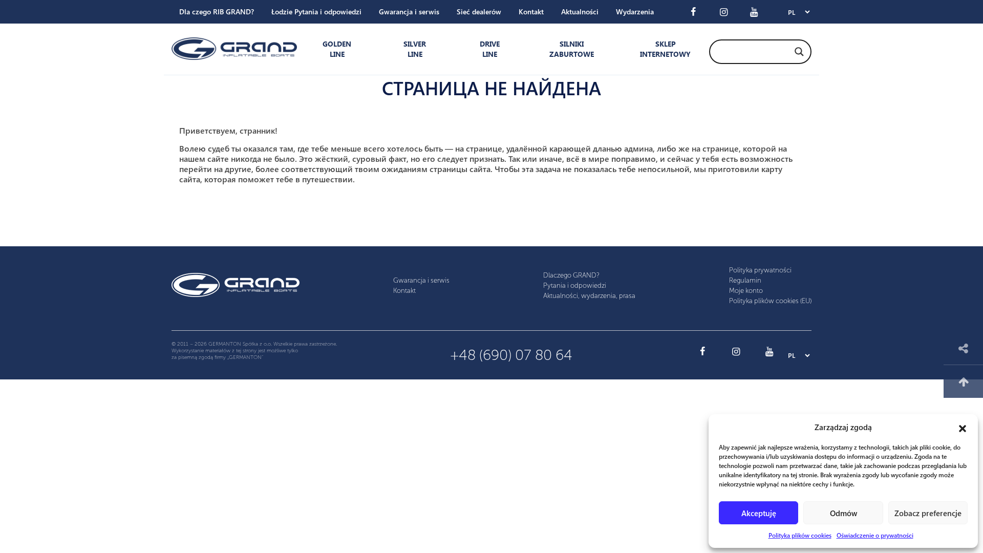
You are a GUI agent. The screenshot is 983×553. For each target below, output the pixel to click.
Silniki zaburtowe (571, 49)
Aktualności (580, 11)
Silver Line (414, 49)
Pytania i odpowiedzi (574, 285)
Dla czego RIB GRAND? (216, 11)
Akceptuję (758, 513)
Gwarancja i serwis (409, 11)
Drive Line (490, 49)
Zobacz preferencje (927, 513)
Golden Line (337, 49)
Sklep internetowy (663, 49)
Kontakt (531, 11)
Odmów (843, 513)
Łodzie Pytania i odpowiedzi (316, 11)
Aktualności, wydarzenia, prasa (589, 296)
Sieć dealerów (479, 11)
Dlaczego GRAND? (571, 275)
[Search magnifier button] (799, 52)
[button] (962, 427)
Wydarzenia (635, 11)
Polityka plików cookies (799, 535)
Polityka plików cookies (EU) (770, 301)
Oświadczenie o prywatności (875, 535)
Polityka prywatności (760, 270)
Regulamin (745, 280)
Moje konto (746, 290)
